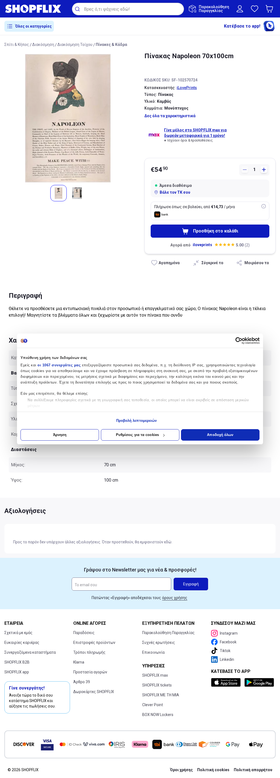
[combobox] (128, 9)
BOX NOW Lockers (157, 714)
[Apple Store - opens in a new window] (226, 682)
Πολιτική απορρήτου (253, 770)
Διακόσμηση (43, 44)
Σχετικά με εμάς (18, 632)
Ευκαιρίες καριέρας (21, 642)
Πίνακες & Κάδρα (111, 44)
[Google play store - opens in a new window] (259, 682)
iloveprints (202, 245)
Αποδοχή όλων (220, 435)
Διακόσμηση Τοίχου (74, 44)
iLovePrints (187, 88)
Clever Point (152, 705)
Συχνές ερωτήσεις (158, 642)
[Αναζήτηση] (78, 9)
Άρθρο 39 (81, 682)
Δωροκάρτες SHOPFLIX (93, 691)
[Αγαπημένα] (254, 9)
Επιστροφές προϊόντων (94, 642)
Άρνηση (60, 435)
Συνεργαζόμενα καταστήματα (30, 652)
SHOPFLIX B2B (17, 662)
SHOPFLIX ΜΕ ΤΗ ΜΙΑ (160, 695)
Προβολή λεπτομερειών (136, 421)
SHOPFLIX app (16, 672)
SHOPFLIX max (155, 675)
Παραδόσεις (84, 632)
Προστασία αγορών (90, 672)
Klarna (78, 662)
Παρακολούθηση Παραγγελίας (168, 632)
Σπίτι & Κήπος (16, 44)
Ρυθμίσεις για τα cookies (137, 435)
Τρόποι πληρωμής (89, 652)
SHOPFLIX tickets (157, 685)
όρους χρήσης (174, 598)
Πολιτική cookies (213, 770)
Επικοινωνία (153, 652)
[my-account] (240, 9)
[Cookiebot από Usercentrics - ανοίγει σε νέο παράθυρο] (235, 340)
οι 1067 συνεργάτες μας (59, 365)
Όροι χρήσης (181, 770)
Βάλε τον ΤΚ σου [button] (175, 192)
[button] (270, 9)
